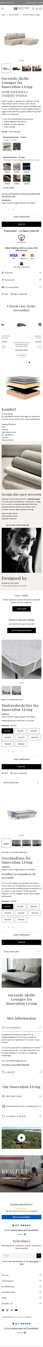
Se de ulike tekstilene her (17, 523)
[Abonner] (38, 1254)
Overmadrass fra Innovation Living (17, 858)
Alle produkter (14, 15)
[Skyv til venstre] (19, 60)
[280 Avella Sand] (7, 147)
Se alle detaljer (11, 781)
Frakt (16, 203)
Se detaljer (21, 353)
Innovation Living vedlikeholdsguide (15, 1063)
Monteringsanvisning (21, 629)
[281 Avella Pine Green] (17, 147)
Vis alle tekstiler (8, 187)
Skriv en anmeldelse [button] (21, 1215)
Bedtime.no (12, 1315)
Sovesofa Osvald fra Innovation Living (21, 343)
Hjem (3, 15)
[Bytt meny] (2, 8)
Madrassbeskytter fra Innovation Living (20, 705)
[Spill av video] (21, 1136)
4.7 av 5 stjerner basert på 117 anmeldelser (21, 1228)
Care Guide (21, 607)
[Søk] (33, 8)
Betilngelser (34, 1259)
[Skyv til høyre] (23, 60)
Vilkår (21, 1262)
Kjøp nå (21, 224)
